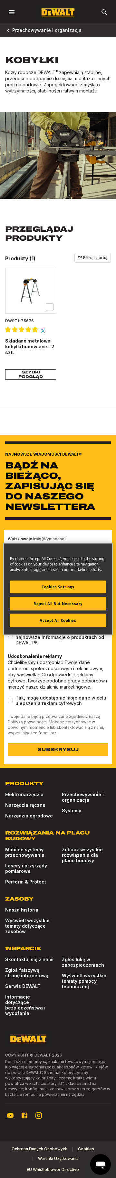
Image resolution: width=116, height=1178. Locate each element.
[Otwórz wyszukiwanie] (104, 12)
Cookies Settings (58, 586)
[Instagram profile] (39, 1115)
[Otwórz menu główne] (11, 12)
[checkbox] (49, 307)
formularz (47, 732)
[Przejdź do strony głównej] (58, 12)
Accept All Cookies (58, 620)
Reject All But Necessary (58, 603)
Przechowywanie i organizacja (47, 30)
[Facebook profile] (24, 1115)
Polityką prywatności (27, 721)
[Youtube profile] (10, 1115)
